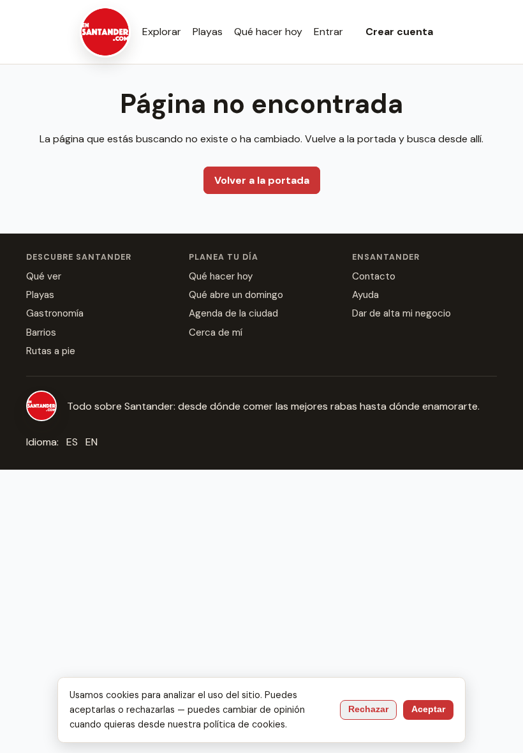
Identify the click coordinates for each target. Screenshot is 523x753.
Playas (208, 32)
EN (91, 442)
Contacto (373, 276)
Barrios (41, 332)
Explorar (161, 32)
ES (72, 442)
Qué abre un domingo (236, 294)
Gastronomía (55, 313)
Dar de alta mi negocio (401, 313)
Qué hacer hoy (268, 32)
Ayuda (365, 294)
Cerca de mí (215, 332)
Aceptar (428, 709)
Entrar (328, 32)
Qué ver (43, 276)
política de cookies (244, 724)
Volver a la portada (261, 180)
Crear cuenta (399, 31)
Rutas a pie (50, 351)
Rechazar (368, 709)
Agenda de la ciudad (233, 313)
